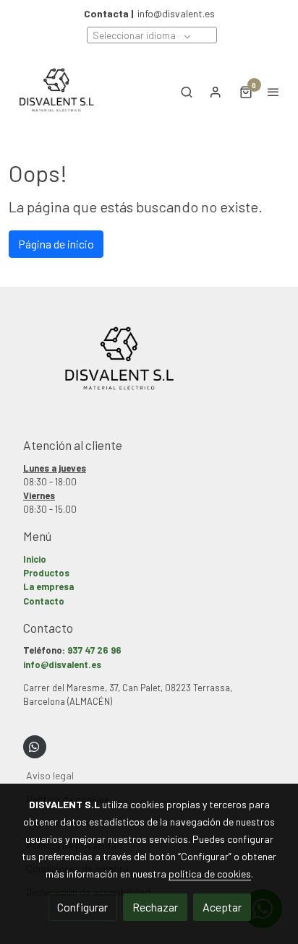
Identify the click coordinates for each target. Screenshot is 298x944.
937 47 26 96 (94, 650)
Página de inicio (56, 244)
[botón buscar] (187, 91)
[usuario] (216, 91)
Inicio (34, 559)
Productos (46, 573)
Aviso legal (50, 775)
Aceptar (222, 907)
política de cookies (210, 873)
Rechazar (155, 907)
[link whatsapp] (34, 746)
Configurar (82, 907)
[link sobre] (149, 369)
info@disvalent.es (149, 13)
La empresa (48, 586)
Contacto (43, 601)
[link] (57, 92)
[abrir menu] (273, 91)
